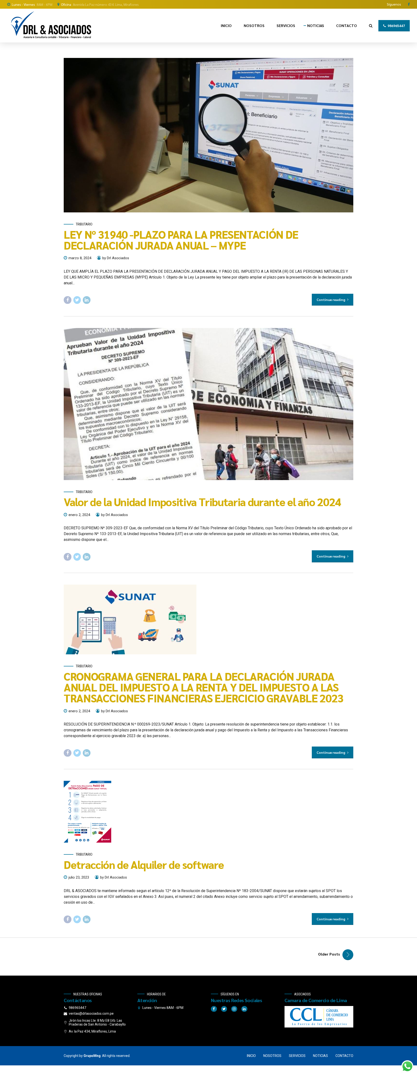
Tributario (84, 224)
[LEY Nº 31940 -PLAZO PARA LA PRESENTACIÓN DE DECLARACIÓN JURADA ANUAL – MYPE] (208, 135)
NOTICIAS (315, 25)
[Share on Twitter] (77, 300)
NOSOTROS (254, 25)
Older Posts (329, 954)
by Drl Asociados (115, 258)
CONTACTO (346, 25)
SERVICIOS (286, 25)
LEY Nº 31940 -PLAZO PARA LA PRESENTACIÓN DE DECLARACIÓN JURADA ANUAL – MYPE (181, 239)
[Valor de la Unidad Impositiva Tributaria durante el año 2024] (208, 404)
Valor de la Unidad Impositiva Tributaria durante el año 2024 (202, 502)
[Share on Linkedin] (86, 300)
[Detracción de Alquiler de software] (208, 812)
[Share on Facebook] (67, 300)
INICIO (226, 25)
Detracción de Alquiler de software (144, 864)
